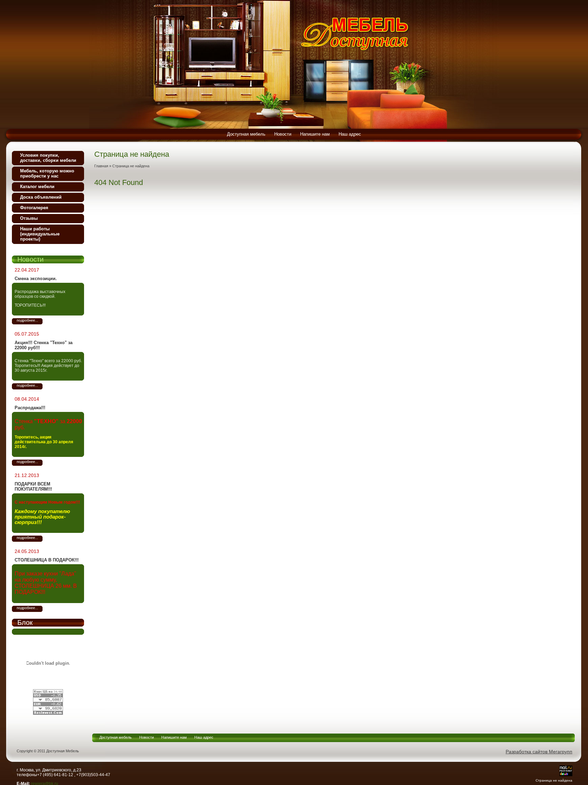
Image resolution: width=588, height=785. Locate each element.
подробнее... (27, 320)
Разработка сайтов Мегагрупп (539, 751)
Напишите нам (174, 737)
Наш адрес (203, 737)
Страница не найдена (130, 166)
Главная (101, 166)
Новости (146, 737)
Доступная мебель (115, 737)
